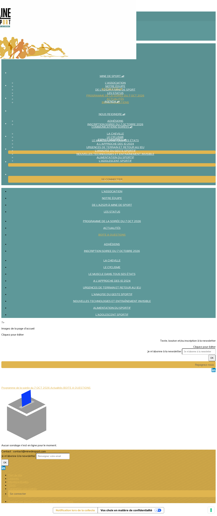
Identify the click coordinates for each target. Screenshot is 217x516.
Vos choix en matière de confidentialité (126, 510)
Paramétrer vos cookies (22, 488)
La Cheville (115, 133)
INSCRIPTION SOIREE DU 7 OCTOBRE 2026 (115, 124)
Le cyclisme (115, 137)
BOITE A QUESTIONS (112, 234)
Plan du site (15, 475)
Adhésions (115, 121)
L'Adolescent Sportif (115, 160)
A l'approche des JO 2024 (115, 143)
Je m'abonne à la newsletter (164, 351)
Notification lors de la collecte (75, 510)
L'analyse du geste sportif (115, 150)
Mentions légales (18, 481)
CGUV (12, 485)
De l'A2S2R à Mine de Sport (112, 205)
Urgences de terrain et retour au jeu (115, 147)
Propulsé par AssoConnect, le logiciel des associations (40, 501)
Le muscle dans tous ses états (111, 274)
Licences (13, 478)
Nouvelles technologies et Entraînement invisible (115, 154)
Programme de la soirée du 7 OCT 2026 (115, 95)
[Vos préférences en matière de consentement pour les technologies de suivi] (211, 510)
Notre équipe (115, 86)
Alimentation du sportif (115, 157)
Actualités (115, 99)
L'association (115, 82)
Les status (115, 93)
